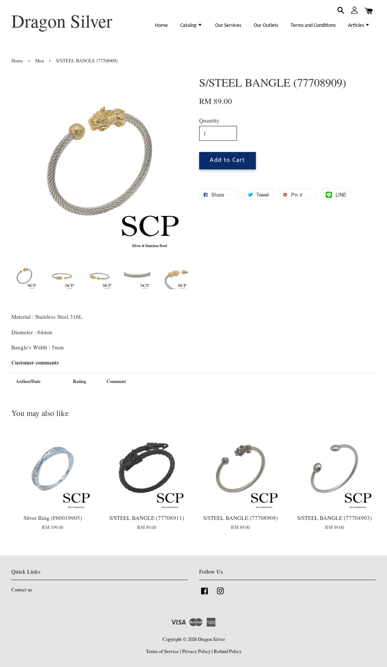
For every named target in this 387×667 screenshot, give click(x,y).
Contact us (21, 589)
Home (161, 25)
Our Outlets (266, 25)
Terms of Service (162, 651)
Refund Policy (227, 651)
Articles (356, 25)
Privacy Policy (196, 651)
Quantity (209, 120)
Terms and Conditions (313, 25)
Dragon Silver (61, 21)
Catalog (189, 25)
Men (39, 60)
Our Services (228, 25)
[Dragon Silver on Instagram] (220, 594)
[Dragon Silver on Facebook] (204, 594)
